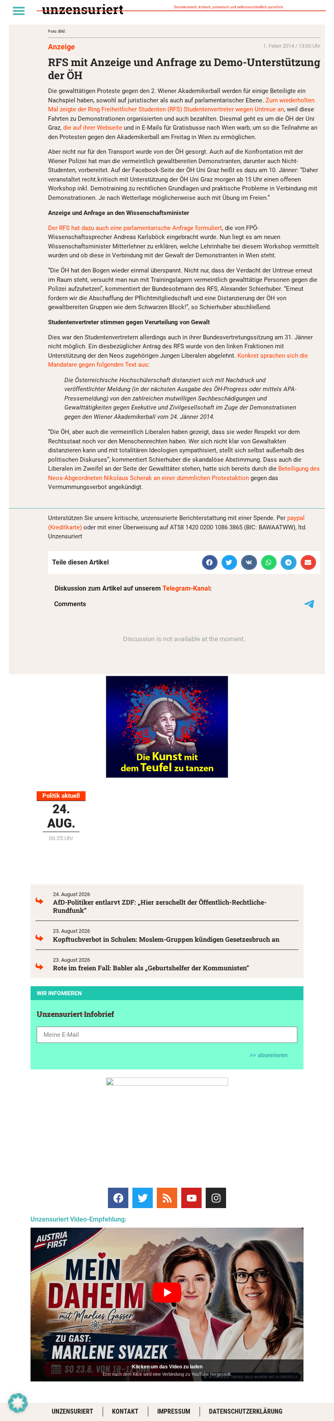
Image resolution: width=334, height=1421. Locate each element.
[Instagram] (216, 1198)
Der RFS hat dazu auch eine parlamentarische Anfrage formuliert (135, 228)
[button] (19, 10)
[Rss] (167, 1198)
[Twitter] (142, 1198)
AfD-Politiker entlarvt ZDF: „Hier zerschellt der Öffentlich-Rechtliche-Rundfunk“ (159, 906)
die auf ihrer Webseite (92, 127)
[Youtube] (191, 1198)
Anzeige (61, 46)
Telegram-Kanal (186, 588)
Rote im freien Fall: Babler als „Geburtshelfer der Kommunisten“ (151, 967)
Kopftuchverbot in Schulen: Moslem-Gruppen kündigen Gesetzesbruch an (166, 939)
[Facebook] (118, 1198)
